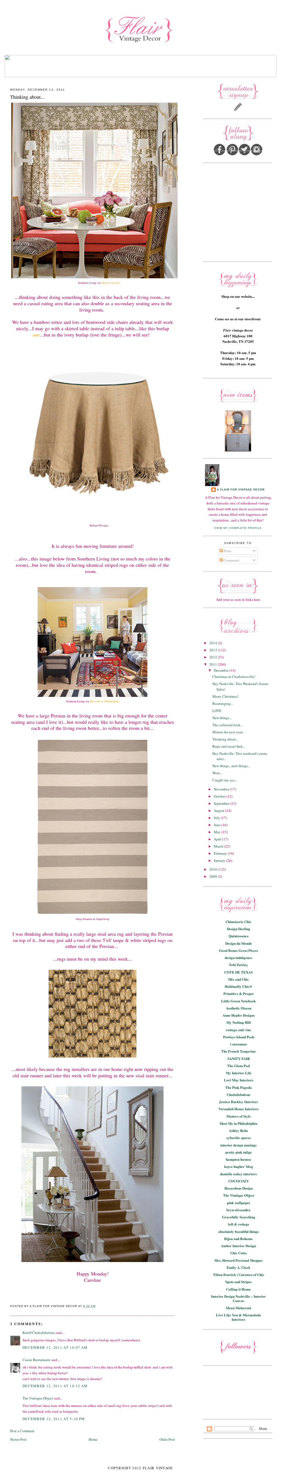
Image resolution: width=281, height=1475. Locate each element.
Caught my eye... (224, 780)
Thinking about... (27, 97)
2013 (213, 649)
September (222, 803)
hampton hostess (238, 1159)
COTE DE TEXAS (238, 972)
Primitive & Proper (238, 993)
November (222, 789)
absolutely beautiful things (238, 1231)
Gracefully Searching (238, 1216)
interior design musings (238, 1145)
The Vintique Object (38, 1398)
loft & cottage (238, 1224)
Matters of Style (238, 1116)
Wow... (217, 772)
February (221, 853)
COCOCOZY (238, 1181)
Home (93, 1439)
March (219, 846)
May (217, 831)
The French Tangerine (238, 1051)
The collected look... (227, 724)
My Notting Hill (238, 1022)
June (217, 824)
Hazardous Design (238, 1188)
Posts (227, 550)
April (218, 839)
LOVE (216, 710)
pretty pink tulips (238, 1152)
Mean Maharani (238, 1307)
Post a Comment (22, 1430)
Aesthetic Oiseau (238, 1008)
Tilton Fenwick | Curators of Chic (238, 1274)
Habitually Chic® (238, 986)
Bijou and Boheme (238, 1238)
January (220, 860)
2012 (213, 657)
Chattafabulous (238, 1094)
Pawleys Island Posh (238, 1036)
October (220, 796)
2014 (213, 642)
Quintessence (239, 935)
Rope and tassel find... (228, 746)
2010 (213, 869)
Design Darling (238, 928)
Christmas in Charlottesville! (233, 676)
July (217, 817)
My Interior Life (238, 1072)
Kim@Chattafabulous (39, 1332)
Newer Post (18, 1439)
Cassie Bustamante (36, 1359)
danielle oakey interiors (238, 1173)
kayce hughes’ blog (238, 1166)
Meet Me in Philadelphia (238, 1123)
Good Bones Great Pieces (238, 950)
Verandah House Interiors (238, 1108)
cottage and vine (238, 1029)
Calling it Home (238, 1289)
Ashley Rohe (238, 1130)
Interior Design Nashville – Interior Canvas (238, 1298)
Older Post (167, 1439)
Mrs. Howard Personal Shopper (238, 1260)
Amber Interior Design (238, 1245)
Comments (231, 560)
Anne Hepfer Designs (239, 1015)
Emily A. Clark (238, 1267)
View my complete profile (238, 527)
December (221, 670)
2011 (213, 664)
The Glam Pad (238, 1065)
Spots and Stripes (238, 1281)
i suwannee (238, 1044)
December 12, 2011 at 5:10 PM (54, 1418)
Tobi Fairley (238, 964)
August (219, 810)
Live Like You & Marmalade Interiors (238, 1317)
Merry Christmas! (225, 696)
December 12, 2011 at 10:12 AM (55, 1385)
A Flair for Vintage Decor (241, 489)
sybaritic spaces (238, 1137)
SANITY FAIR (238, 1058)
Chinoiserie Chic (238, 921)
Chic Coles (238, 1252)
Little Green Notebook (238, 1000)
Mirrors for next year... (228, 732)
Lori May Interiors (238, 1080)
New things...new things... (231, 765)
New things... (222, 717)
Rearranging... (222, 703)
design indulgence (238, 957)
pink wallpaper (238, 1202)
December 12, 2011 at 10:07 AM (55, 1347)
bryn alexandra (238, 1209)
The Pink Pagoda (238, 1087)
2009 (213, 876)
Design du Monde (238, 943)
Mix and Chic (238, 979)
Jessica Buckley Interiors (238, 1101)
